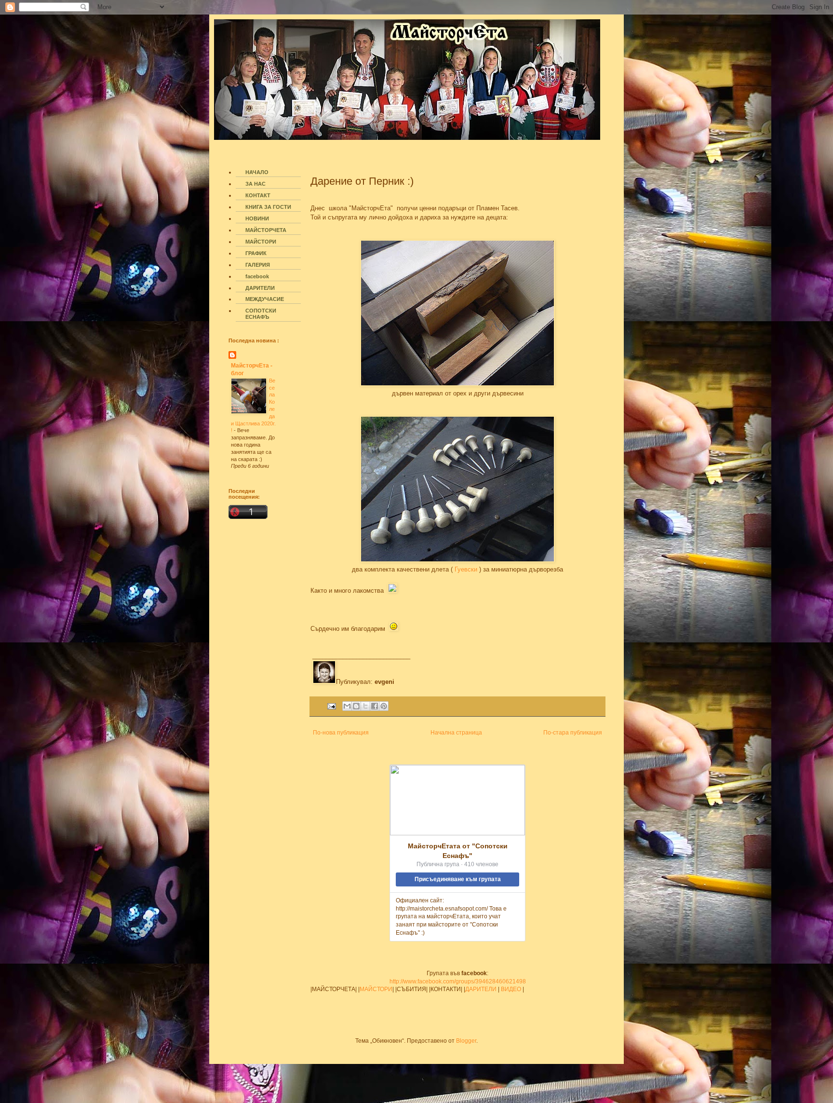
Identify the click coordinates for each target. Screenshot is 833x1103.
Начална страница (456, 732)
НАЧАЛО (257, 172)
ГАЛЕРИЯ (257, 265)
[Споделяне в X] (365, 706)
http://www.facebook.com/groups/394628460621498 (458, 981)
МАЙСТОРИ (376, 989)
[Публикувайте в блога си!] (356, 706)
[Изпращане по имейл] (347, 706)
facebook (257, 276)
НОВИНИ (257, 218)
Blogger (466, 1040)
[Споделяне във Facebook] (374, 706)
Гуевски (465, 569)
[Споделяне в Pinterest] (384, 706)
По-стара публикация (572, 732)
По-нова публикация (341, 732)
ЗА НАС (255, 184)
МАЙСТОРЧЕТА (265, 230)
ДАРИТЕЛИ (481, 989)
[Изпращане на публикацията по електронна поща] (331, 705)
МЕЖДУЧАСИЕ (264, 299)
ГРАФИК (256, 253)
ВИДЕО (511, 989)
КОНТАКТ (257, 195)
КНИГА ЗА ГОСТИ (268, 207)
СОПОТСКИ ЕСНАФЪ (260, 314)
